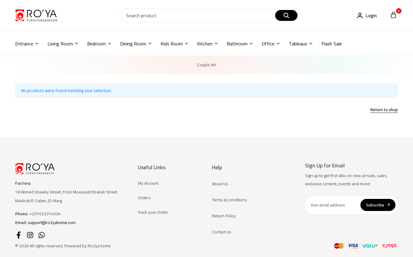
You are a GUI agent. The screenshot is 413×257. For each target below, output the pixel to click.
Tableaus (298, 43)
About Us (220, 184)
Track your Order (153, 212)
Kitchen (205, 43)
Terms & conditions (229, 200)
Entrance (24, 43)
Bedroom (96, 43)
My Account (148, 183)
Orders (144, 198)
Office (268, 43)
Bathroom (237, 43)
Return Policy (224, 216)
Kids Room (172, 43)
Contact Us (221, 232)
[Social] (18, 235)
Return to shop (384, 110)
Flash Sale (331, 43)
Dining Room (133, 43)
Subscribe (375, 205)
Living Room (60, 43)
